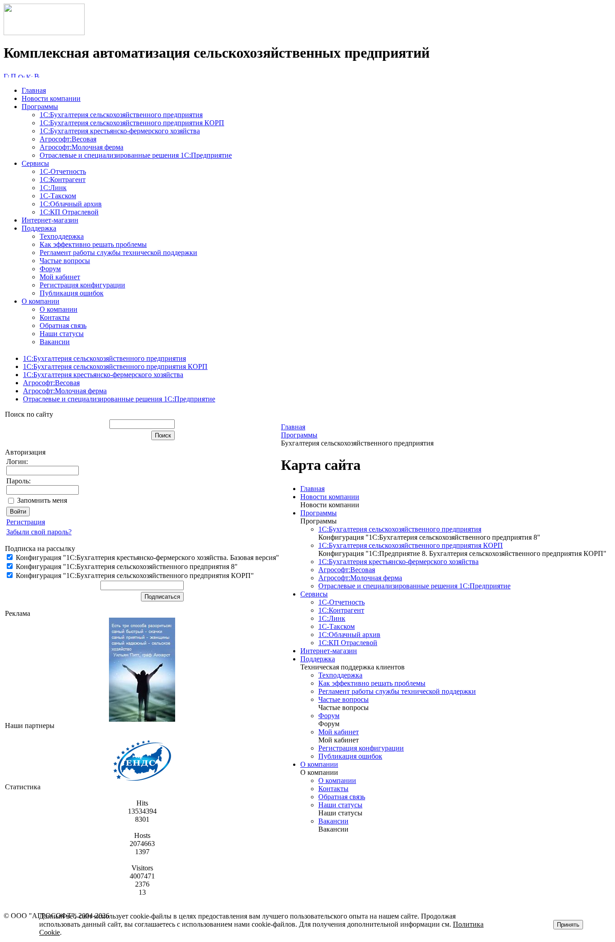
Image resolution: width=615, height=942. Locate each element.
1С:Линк (53, 187)
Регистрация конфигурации (82, 285)
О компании (40, 301)
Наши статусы (62, 333)
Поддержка (39, 228)
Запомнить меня (42, 500)
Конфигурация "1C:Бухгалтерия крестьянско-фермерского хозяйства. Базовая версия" (146, 557)
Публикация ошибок (72, 293)
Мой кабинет (60, 277)
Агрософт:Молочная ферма (81, 147)
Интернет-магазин (50, 220)
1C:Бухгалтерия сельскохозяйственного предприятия (121, 114)
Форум (50, 269)
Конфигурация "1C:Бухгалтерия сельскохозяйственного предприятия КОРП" (134, 575)
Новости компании (51, 98)
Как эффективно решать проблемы (93, 244)
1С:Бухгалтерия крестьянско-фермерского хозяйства (120, 131)
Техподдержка (62, 236)
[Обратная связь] (21, 75)
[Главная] (44, 32)
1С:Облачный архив (71, 204)
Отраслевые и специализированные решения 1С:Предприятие (136, 155)
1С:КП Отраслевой (69, 212)
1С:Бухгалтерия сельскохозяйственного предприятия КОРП (132, 123)
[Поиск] (13, 75)
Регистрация (25, 522)
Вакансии (55, 342)
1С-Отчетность (63, 171)
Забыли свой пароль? (39, 532)
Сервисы (35, 163)
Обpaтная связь (63, 325)
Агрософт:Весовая (68, 139)
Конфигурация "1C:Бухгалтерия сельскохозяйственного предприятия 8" (126, 566)
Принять (568, 924)
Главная (34, 90)
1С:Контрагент (63, 179)
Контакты (55, 317)
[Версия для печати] (37, 75)
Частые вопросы (65, 260)
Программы (40, 106)
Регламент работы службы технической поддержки (118, 252)
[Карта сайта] (29, 75)
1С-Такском (58, 196)
